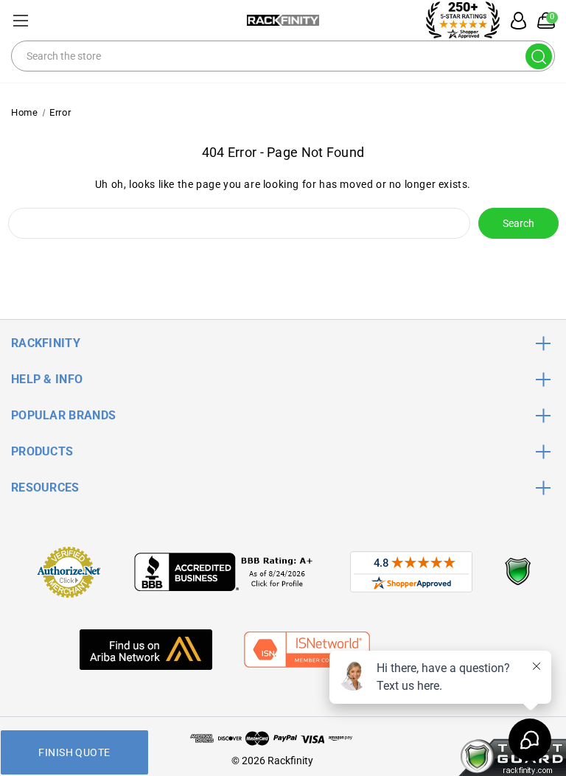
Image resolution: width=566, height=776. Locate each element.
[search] (538, 56)
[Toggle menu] (20, 20)
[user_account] (514, 20)
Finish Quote (74, 752)
